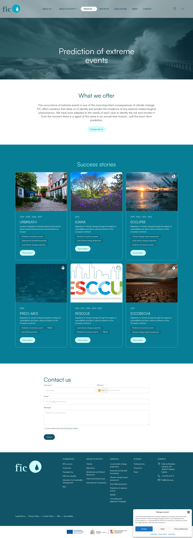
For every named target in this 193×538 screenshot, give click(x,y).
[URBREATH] (41, 191)
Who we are (67, 464)
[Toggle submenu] (53, 9)
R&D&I (49, 328)
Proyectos (138, 468)
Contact (147, 9)
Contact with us (96, 129)
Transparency (68, 472)
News (135, 9)
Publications (120, 9)
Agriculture (90, 468)
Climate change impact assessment (145, 236)
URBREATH (28, 222)
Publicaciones (139, 464)
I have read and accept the (62, 428)
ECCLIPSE (138, 222)
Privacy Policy (163, 534)
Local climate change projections (34, 245)
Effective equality (69, 476)
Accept (144, 529)
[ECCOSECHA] (152, 283)
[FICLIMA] (11, 8)
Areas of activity (67, 9)
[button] (188, 512)
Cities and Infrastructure (95, 479)
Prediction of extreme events (32, 236)
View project (27, 253)
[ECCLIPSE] (152, 191)
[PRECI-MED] (41, 283)
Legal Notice (171, 534)
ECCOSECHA (140, 313)
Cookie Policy (154, 534)
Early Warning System (30, 332)
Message (47, 407)
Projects (104, 9)
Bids (64, 487)
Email (46, 396)
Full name (48, 385)
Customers (67, 468)
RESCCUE (82, 313)
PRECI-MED (29, 313)
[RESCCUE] (96, 283)
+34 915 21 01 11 (167, 476)
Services (88, 9)
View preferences (181, 529)
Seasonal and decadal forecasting (34, 241)
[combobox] (102, 390)
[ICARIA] (96, 191)
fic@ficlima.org (167, 480)
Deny (163, 529)
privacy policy (72, 428)
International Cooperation (96, 483)
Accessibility (68, 516)
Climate (89, 464)
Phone (100, 385)
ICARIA (80, 222)
